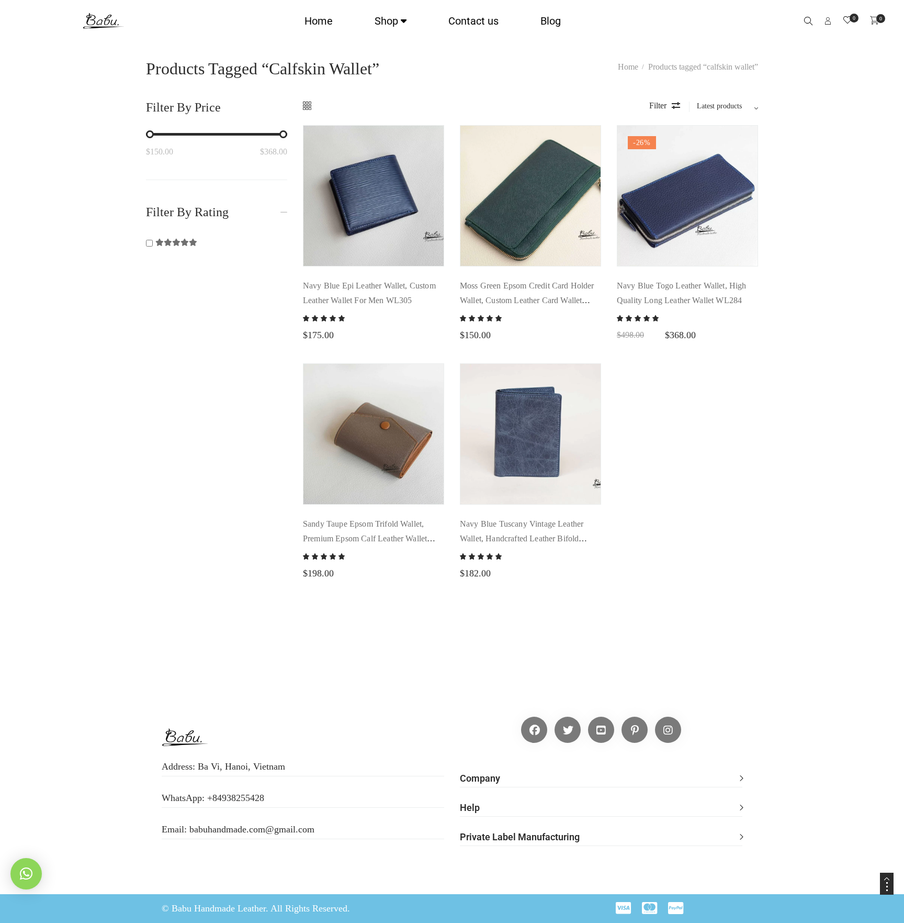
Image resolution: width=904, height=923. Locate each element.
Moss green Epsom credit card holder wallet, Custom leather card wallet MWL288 (527, 300)
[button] (601, 772)
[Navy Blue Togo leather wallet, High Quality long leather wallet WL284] (687, 196)
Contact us (473, 21)
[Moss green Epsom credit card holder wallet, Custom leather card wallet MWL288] (530, 196)
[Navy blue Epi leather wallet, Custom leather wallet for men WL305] (373, 196)
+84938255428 (235, 798)
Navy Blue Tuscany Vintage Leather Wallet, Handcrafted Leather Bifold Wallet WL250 (521, 538)
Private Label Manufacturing (520, 836)
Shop (386, 21)
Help (470, 807)
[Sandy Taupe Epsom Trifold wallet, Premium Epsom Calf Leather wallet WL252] (373, 434)
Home (318, 21)
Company (480, 778)
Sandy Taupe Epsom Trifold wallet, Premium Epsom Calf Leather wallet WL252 (365, 538)
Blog (550, 21)
